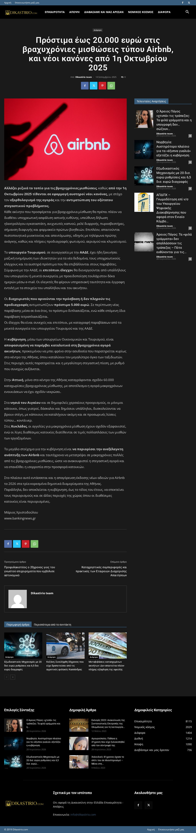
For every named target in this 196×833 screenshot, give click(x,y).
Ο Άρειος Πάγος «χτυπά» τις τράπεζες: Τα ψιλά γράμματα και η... (43, 723)
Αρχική (7, 2)
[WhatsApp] (111, 85)
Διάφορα (97, 30)
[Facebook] (182, 2)
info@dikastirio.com (83, 814)
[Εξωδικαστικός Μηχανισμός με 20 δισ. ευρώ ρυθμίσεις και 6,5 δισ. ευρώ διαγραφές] (23, 645)
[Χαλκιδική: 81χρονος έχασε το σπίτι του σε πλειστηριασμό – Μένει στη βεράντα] (78, 761)
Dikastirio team (83, 77)
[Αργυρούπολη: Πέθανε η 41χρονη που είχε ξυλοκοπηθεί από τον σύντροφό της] (78, 743)
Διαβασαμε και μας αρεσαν (103, 12)
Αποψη (74, 12)
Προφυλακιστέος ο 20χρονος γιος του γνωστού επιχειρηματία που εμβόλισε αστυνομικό (29, 571)
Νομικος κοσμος (140, 12)
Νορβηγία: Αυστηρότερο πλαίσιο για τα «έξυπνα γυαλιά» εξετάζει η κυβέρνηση (43, 742)
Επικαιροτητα (55, 12)
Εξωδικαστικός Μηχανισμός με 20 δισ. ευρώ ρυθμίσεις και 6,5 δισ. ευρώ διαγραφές (23, 665)
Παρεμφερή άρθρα (18, 624)
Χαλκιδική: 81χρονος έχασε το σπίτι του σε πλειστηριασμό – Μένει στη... (107, 760)
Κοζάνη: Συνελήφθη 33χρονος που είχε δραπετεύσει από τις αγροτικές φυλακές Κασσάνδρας (65, 665)
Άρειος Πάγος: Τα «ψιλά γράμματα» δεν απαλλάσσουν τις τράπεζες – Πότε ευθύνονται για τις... (174, 243)
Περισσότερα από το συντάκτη (52, 624)
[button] (187, 12)
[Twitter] (189, 2)
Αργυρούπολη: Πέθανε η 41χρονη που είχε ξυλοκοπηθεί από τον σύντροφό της (108, 742)
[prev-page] (6, 677)
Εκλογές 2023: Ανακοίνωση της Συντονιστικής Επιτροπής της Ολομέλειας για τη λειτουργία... (108, 723)
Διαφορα (164, 12)
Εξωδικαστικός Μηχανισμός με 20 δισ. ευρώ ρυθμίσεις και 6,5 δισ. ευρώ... (42, 760)
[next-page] (12, 677)
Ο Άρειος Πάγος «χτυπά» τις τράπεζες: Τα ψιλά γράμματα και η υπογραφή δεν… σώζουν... (174, 120)
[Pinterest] (102, 85)
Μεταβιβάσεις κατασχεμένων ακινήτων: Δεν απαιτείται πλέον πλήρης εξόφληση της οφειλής (106, 665)
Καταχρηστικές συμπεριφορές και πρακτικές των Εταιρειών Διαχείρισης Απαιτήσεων (101, 571)
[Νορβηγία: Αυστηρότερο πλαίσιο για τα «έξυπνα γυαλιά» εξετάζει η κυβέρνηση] (144, 149)
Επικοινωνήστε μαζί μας (27, 2)
